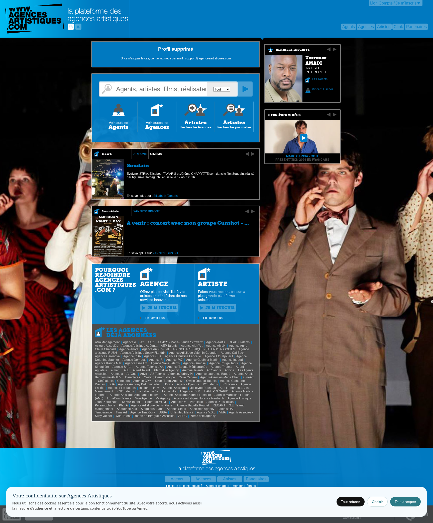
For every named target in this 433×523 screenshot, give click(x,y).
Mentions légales (245, 486)
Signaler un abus (218, 486)
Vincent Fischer (322, 89)
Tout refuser (350, 502)
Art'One (140, 154)
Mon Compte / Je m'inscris (393, 3)
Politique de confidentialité (184, 486)
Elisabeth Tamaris (165, 196)
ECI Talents (320, 79)
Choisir (377, 502)
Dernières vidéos (284, 115)
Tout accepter (405, 502)
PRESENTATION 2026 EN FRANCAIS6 (302, 159)
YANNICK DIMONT (146, 211)
